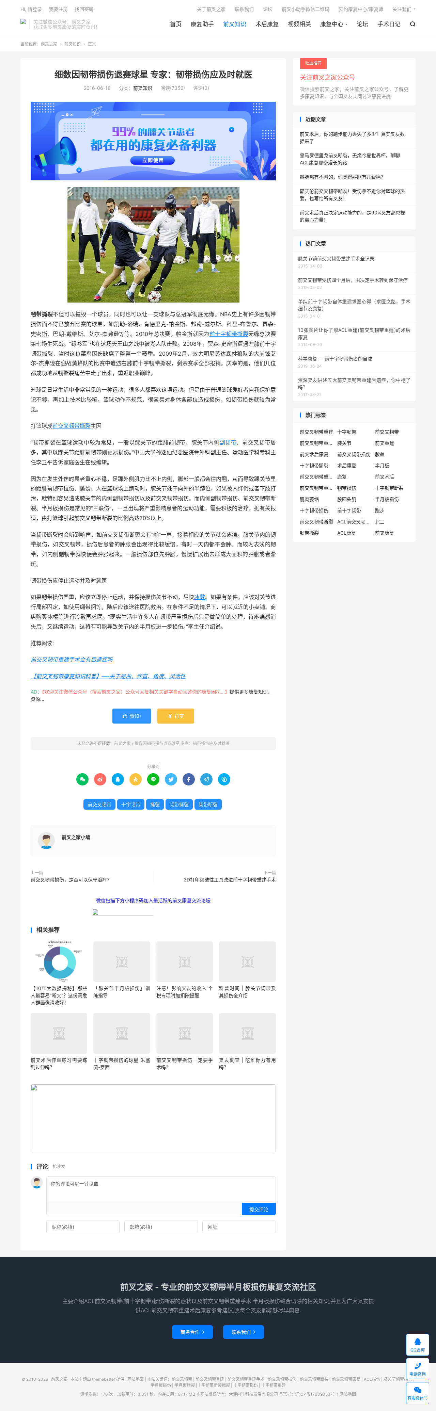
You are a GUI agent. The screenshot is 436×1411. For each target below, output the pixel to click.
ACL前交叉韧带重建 (354, 521)
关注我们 (401, 9)
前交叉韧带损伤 (354, 454)
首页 (176, 24)
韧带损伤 (346, 488)
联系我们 (244, 9)
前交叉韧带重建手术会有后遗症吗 (71, 659)
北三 (380, 521)
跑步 (380, 510)
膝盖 (380, 454)
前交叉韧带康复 (346, 1379)
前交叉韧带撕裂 (71, 425)
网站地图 (135, 1379)
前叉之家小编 (76, 837)
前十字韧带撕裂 (228, 333)
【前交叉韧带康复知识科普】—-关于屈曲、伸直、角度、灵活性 (108, 676)
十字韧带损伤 (314, 510)
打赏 (176, 716)
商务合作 (192, 1332)
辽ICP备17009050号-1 (317, 1394)
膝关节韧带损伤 (398, 1379)
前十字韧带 (349, 510)
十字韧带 (130, 804)
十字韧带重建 (273, 1385)
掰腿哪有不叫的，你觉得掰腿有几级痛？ (343, 177)
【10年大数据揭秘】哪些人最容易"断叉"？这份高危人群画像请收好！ (59, 995)
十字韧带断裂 (389, 488)
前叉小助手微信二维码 (305, 9)
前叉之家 (23, 24)
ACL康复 (346, 533)
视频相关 (299, 24)
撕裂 (155, 804)
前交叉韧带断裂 (316, 521)
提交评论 (258, 1209)
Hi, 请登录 (31, 9)
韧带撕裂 (179, 804)
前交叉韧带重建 (316, 432)
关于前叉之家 (211, 9)
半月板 (382, 465)
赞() (132, 716)
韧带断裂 (208, 804)
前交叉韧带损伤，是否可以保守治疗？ (71, 879)
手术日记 (389, 24)
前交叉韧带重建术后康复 (317, 443)
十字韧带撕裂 (314, 465)
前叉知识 (234, 24)
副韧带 (228, 442)
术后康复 (267, 24)
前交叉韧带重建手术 (246, 1379)
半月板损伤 (387, 499)
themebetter (103, 1379)
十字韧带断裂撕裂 (213, 1385)
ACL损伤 (372, 1379)
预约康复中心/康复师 (361, 9)
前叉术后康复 (314, 454)
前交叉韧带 (99, 804)
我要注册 (58, 9)
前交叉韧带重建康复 (317, 477)
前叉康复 (384, 533)
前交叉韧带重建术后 (317, 488)
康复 (342, 477)
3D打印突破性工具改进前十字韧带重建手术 (230, 879)
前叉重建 (384, 443)
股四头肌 (346, 499)
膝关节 (344, 443)
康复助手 (202, 24)
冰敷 (199, 597)
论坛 (362, 24)
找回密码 (84, 9)
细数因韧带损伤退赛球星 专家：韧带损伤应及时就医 (153, 74)
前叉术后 (384, 477)
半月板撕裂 (184, 1385)
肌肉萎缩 (309, 499)
